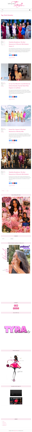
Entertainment (2, 86)
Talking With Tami (15, 430)
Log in (3, 421)
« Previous (3, 190)
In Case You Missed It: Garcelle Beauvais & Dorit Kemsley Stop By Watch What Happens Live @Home (19, 85)
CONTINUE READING (12, 57)
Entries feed (4, 422)
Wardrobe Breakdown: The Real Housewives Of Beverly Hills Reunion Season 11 (19, 44)
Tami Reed (4, 82)
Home (2, 11)
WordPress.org (4, 425)
